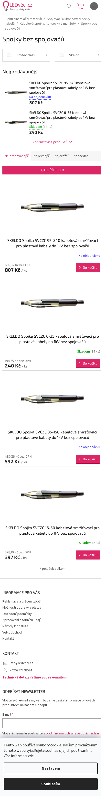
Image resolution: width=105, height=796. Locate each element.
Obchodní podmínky (17, 614)
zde (31, 756)
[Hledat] (68, 6)
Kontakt (8, 638)
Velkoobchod (12, 632)
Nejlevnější (42, 156)
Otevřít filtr (52, 170)
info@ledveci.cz (21, 663)
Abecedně (81, 156)
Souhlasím (50, 784)
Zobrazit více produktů (50, 142)
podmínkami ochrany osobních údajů (72, 733)
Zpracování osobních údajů (22, 620)
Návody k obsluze (15, 626)
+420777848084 (21, 670)
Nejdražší (61, 156)
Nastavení (51, 768)
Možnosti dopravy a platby (21, 607)
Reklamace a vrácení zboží (21, 601)
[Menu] (94, 6)
